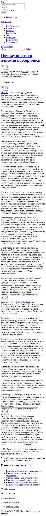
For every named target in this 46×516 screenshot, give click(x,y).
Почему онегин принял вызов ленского (23, 485)
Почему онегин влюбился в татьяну (21, 480)
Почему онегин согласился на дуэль (22, 482)
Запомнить (9, 10)
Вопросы (10, 28)
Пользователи (12, 40)
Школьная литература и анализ (24, 74)
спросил (4, 72)
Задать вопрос (12, 42)
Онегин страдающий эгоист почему (22, 478)
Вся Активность (13, 26)
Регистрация (11, 17)
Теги (8, 35)
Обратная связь (12, 507)
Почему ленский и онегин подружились (23, 471)
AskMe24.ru (6, 21)
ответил (4, 93)
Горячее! (10, 30)
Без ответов (11, 33)
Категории (10, 37)
